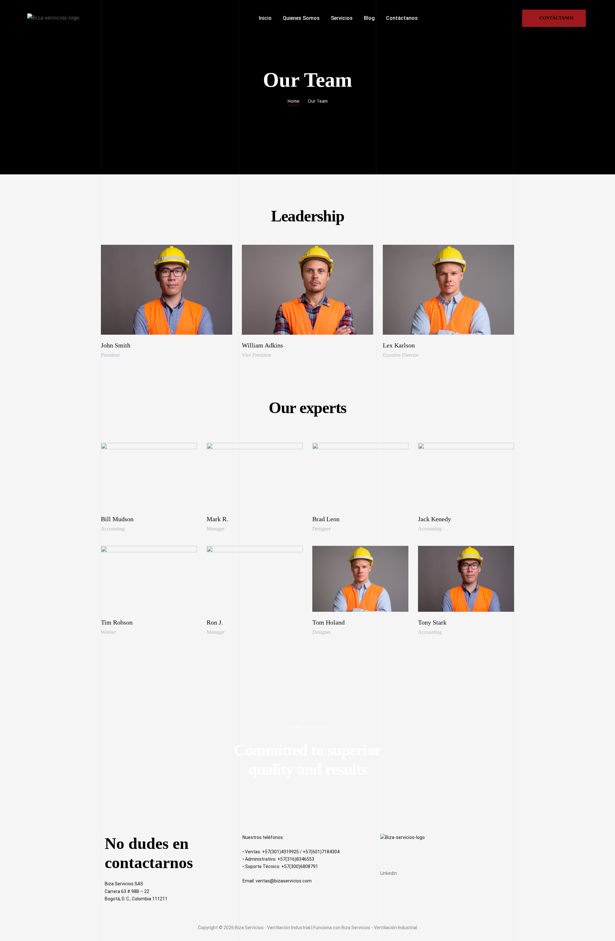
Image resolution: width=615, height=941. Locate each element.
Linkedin (388, 873)
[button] (554, 18)
